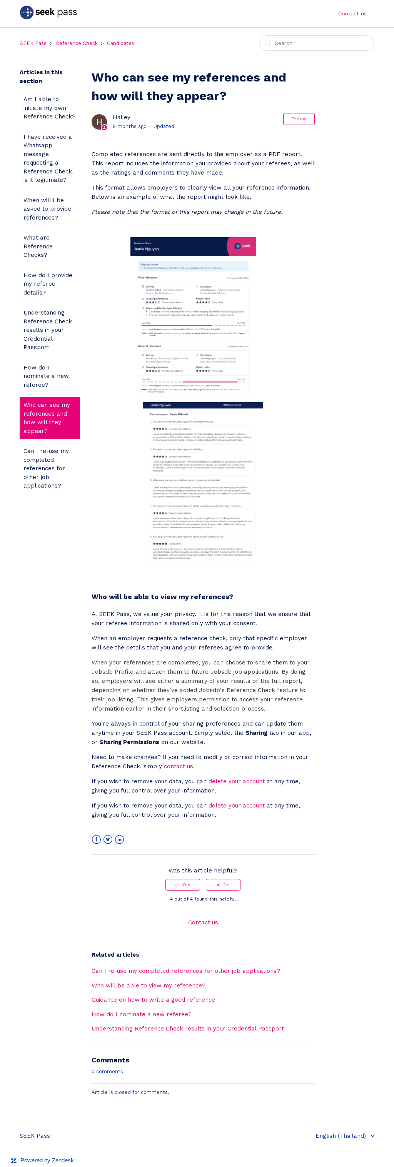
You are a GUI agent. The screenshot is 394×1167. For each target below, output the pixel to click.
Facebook (96, 839)
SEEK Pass (33, 43)
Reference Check (77, 43)
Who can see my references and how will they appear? (46, 418)
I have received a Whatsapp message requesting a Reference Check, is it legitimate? (48, 158)
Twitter (108, 839)
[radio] (182, 885)
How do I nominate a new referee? (46, 376)
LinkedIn (119, 839)
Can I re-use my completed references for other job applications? (46, 468)
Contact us (352, 13)
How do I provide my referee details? (47, 284)
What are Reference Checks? (38, 246)
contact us (178, 766)
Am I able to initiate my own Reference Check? (49, 108)
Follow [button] (299, 119)
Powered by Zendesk (47, 1160)
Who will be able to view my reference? (148, 985)
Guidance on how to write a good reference (153, 999)
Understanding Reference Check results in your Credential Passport (47, 330)
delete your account (237, 781)
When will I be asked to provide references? (47, 209)
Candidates (120, 43)
